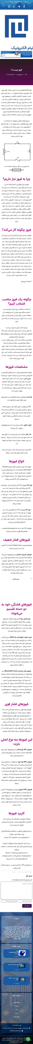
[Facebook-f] (24, 6)
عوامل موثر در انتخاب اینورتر (13, 978)
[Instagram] (9, 6)
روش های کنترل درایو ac (13, 965)
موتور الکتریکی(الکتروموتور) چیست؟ (14, 952)
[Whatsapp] (14, 6)
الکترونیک (19, 74)
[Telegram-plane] (19, 6)
